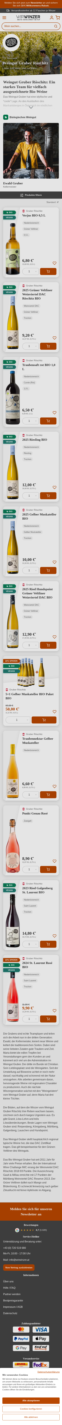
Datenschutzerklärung (49, 1372)
